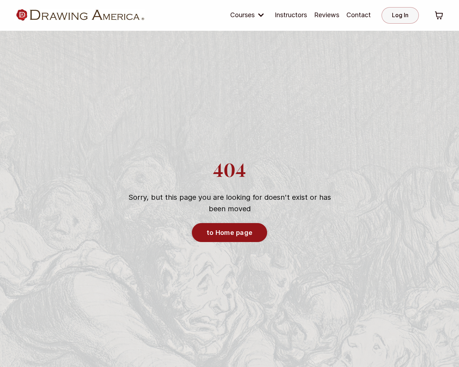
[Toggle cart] (439, 15)
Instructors (291, 15)
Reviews (326, 15)
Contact (358, 15)
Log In (400, 15)
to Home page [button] (229, 232)
